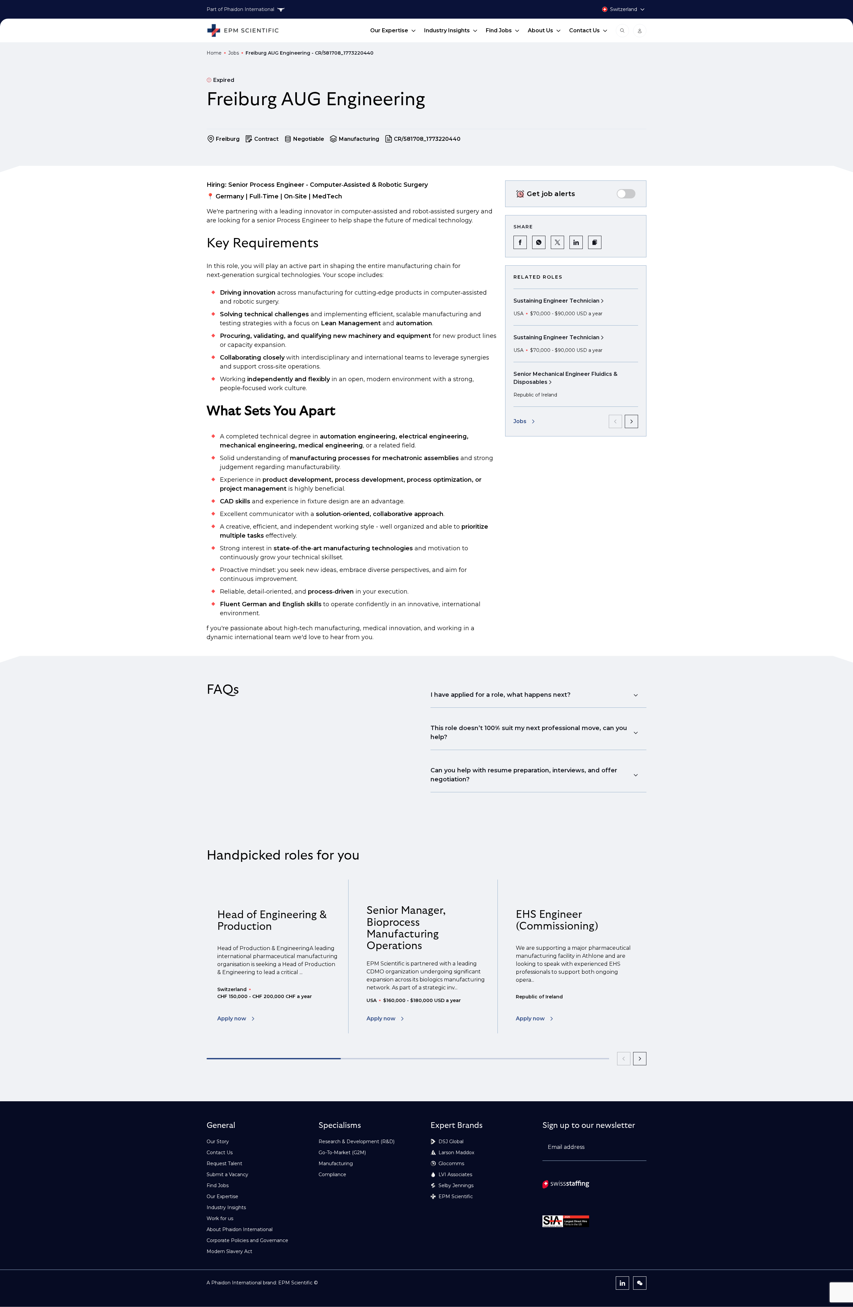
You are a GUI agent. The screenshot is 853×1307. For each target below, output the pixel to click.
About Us (540, 30)
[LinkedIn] (622, 1283)
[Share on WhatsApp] (538, 242)
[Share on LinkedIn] (576, 242)
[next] (631, 421)
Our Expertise (389, 30)
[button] (594, 242)
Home (214, 53)
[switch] (626, 193)
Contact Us (584, 30)
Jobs (233, 53)
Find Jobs (499, 30)
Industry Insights (447, 30)
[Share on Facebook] (520, 242)
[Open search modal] (622, 30)
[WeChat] (639, 1283)
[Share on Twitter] (557, 242)
